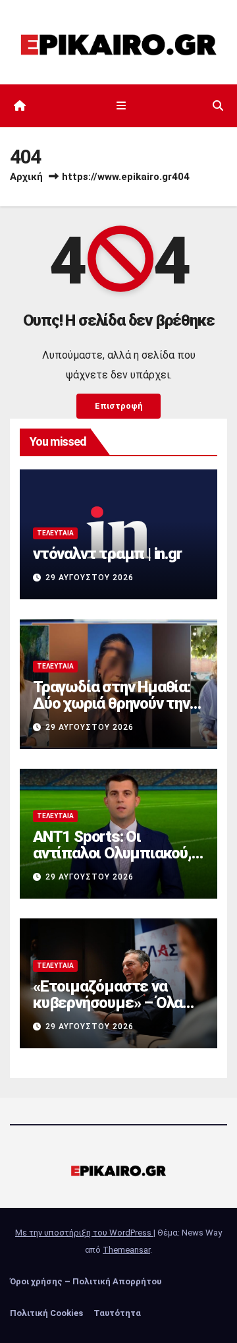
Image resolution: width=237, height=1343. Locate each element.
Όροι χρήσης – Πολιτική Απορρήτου (85, 1281)
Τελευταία (55, 533)
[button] (218, 106)
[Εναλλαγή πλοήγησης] (120, 106)
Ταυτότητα (117, 1313)
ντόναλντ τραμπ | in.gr (107, 554)
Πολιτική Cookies (46, 1313)
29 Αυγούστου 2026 (89, 577)
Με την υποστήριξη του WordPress (84, 1233)
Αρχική (26, 177)
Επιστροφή (118, 406)
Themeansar (126, 1250)
